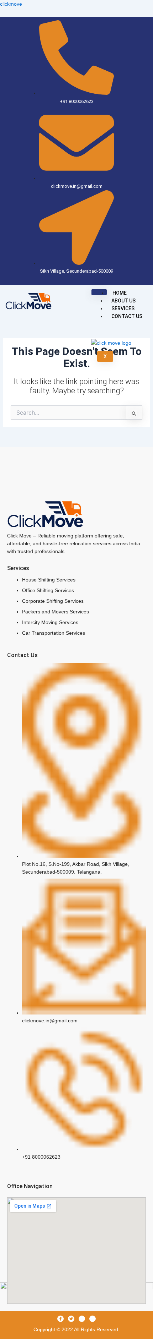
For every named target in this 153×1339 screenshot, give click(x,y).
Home (119, 293)
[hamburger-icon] (99, 292)
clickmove (11, 4)
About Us (123, 301)
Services (122, 308)
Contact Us (126, 316)
